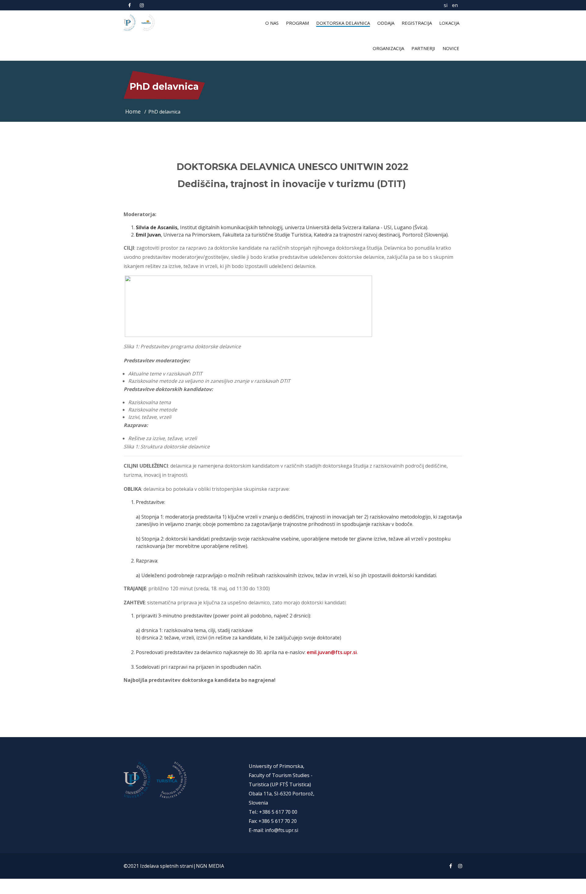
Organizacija (388, 48)
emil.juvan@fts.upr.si (332, 652)
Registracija (417, 23)
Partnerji (423, 48)
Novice (451, 48)
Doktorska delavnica (343, 23)
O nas (272, 23)
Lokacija (449, 23)
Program (297, 23)
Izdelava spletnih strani (166, 866)
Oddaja (385, 23)
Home (133, 111)
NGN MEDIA (210, 866)
